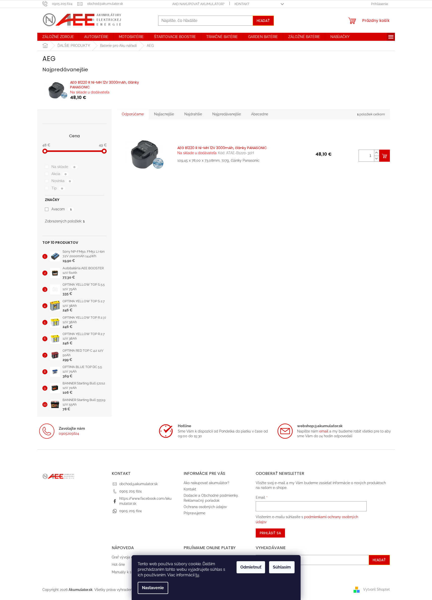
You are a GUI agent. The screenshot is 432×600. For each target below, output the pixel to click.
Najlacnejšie (164, 114)
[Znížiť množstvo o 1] (376, 158)
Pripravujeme (194, 513)
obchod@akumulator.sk (138, 484)
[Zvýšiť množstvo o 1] (376, 153)
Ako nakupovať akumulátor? (198, 4)
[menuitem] (58, 37)
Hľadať (263, 20)
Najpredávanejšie (226, 114)
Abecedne (259, 114)
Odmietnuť (250, 567)
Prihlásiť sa (270, 533)
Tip (57, 188)
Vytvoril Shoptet (376, 589)
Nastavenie (153, 587)
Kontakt (242, 4)
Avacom (61, 209)
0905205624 (69, 433)
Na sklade (63, 167)
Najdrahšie (193, 114)
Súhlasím (282, 567)
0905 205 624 (130, 491)
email (323, 431)
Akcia (58, 174)
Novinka (61, 181)
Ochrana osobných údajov (205, 507)
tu (197, 575)
